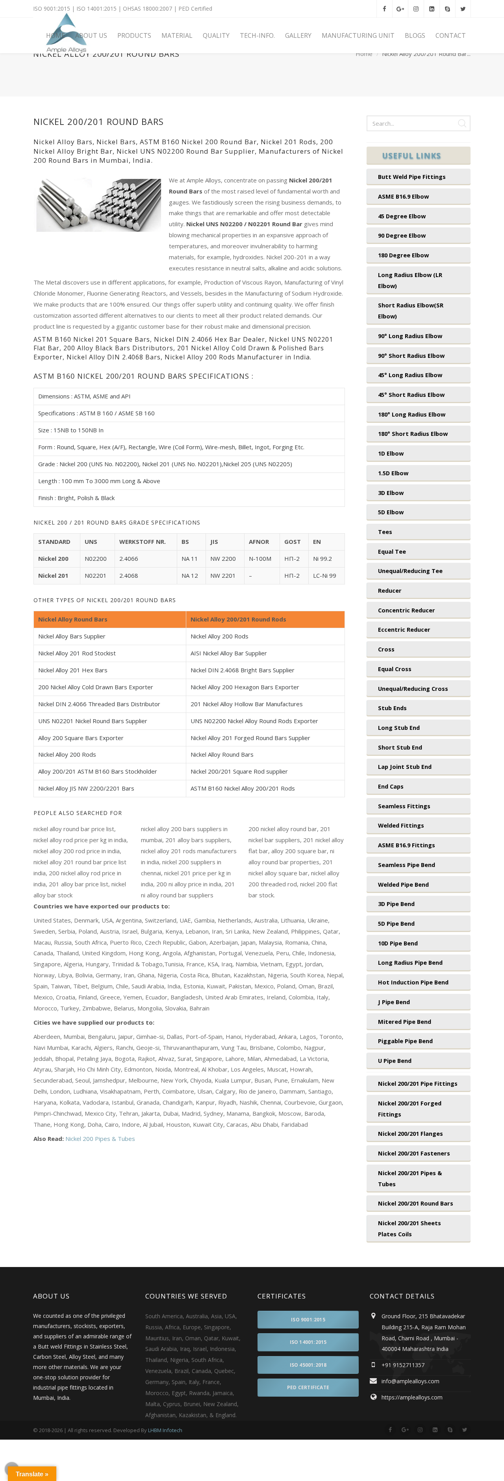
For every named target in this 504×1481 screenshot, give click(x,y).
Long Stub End (399, 727)
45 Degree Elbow (402, 216)
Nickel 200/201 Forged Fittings (409, 1108)
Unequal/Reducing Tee (410, 571)
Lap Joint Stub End (405, 766)
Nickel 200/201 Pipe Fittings (418, 1083)
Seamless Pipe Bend (406, 865)
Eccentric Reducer (404, 629)
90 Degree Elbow (402, 235)
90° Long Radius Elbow (410, 336)
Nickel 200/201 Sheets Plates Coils (409, 1228)
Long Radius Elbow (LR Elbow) (410, 280)
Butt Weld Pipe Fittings (412, 176)
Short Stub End (400, 747)
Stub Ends (392, 708)
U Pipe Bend (394, 1060)
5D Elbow (391, 512)
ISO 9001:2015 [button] (308, 1319)
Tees (385, 532)
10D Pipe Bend (398, 943)
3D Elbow (391, 493)
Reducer (390, 590)
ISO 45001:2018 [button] (308, 1365)
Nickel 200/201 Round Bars (415, 1203)
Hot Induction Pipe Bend (413, 982)
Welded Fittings (401, 825)
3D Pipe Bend (396, 904)
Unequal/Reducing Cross (413, 688)
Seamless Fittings (404, 806)
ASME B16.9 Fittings (406, 845)
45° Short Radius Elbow (411, 394)
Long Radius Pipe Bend (410, 962)
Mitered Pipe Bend (404, 1021)
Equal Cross (394, 669)
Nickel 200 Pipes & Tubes (100, 1138)
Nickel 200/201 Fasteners (414, 1153)
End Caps (391, 786)
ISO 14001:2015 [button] (308, 1342)
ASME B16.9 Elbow (403, 196)
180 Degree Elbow (403, 255)
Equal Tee (392, 551)
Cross (386, 649)
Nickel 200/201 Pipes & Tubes (410, 1178)
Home (364, 54)
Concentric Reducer (406, 610)
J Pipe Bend (394, 1002)
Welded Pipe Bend (403, 884)
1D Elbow (391, 453)
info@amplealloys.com (410, 1381)
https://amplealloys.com (412, 1397)
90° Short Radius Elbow (411, 355)
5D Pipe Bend (396, 923)
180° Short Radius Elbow (413, 433)
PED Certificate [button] (308, 1387)
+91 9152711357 (403, 1365)
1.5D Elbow (393, 473)
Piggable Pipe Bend (405, 1041)
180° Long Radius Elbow (411, 414)
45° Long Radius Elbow (410, 375)
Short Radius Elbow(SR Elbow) (410, 310)
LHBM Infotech (165, 1430)
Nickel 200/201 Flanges (410, 1133)
